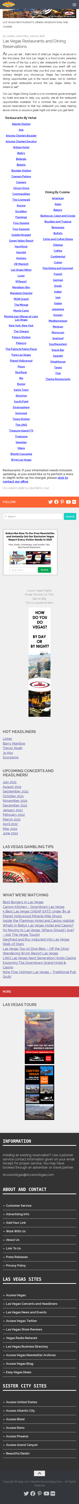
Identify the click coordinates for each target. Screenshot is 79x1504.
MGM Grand (21, 299)
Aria (21, 129)
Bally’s (21, 153)
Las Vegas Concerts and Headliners (31, 1304)
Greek (58, 285)
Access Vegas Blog (19, 1363)
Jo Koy (8, 753)
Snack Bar (58, 350)
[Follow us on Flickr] (74, 502)
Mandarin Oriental (21, 293)
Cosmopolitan (21, 193)
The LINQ (21, 424)
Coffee (58, 250)
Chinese (58, 244)
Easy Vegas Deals (18, 1372)
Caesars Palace (21, 176)
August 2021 (12, 787)
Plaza (21, 366)
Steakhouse (58, 361)
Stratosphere (21, 407)
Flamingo (21, 217)
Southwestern (58, 344)
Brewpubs (58, 227)
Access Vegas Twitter (21, 1321)
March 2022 (12, 819)
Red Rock (21, 372)
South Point (21, 401)
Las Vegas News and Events (26, 1312)
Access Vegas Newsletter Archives (31, 1355)
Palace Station (21, 337)
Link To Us (13, 1248)
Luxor (21, 275)
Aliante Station (21, 124)
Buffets (57, 233)
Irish (57, 297)
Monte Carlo (21, 310)
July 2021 (10, 782)
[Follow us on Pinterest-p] (62, 502)
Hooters (21, 258)
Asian (58, 204)
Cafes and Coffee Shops (58, 239)
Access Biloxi (15, 1419)
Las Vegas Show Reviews (24, 1329)
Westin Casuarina (21, 454)
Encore (21, 205)
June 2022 (10, 833)
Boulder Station (21, 170)
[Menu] (74, 4)
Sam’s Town (21, 389)
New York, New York (21, 325)
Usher (7, 739)
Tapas (58, 367)
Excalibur (21, 211)
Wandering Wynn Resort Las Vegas (30, 953)
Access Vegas (16, 1295)
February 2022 (14, 815)
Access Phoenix (17, 1436)
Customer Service (18, 1205)
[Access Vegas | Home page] (10, 4)
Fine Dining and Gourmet (58, 268)
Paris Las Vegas (21, 354)
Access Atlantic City (20, 1410)
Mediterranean (58, 320)
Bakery (57, 210)
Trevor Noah (12, 748)
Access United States (21, 1402)
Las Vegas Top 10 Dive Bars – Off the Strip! (36, 949)
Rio (21, 378)
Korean (57, 315)
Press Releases (17, 1257)
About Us (12, 1240)
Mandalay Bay (21, 287)
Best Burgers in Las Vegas (23, 902)
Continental (58, 256)
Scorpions (11, 757)
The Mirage (21, 304)
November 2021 (15, 801)
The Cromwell (21, 199)
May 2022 (10, 829)
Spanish (58, 355)
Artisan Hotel (21, 147)
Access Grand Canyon (22, 1445)
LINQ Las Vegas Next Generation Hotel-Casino (39, 958)
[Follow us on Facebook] (56, 502)
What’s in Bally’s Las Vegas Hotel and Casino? (38, 925)
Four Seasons (21, 229)
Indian (58, 291)
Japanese (58, 309)
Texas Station (21, 419)
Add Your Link (16, 1222)
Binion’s (21, 164)
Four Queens (21, 223)
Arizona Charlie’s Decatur (21, 141)
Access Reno (15, 1428)
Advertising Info (17, 1214)
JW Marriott (21, 264)
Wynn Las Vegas (21, 459)
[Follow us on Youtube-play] (68, 502)
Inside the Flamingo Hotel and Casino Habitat (38, 921)
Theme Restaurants (57, 379)
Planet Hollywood (21, 360)
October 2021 (13, 796)
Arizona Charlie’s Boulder (21, 135)
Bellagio (21, 159)
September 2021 (15, 791)
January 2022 (13, 810)
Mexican (58, 326)
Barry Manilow (14, 743)
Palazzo (21, 343)
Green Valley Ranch (21, 240)
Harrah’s (21, 252)
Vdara (21, 448)
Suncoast (21, 413)
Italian (58, 303)
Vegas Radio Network (21, 1338)
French (58, 274)
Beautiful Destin (18, 1453)
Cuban (58, 262)
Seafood (57, 338)
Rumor (21, 384)
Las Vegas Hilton (21, 269)
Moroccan (58, 332)
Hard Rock (21, 246)
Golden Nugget (21, 234)
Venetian (21, 442)
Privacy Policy (16, 1265)
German (58, 280)
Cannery (21, 182)
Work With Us (16, 1231)
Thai (58, 373)
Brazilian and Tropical (57, 221)
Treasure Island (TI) (21, 430)
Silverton (21, 395)
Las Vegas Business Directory (27, 1346)
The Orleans (21, 331)
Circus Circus (21, 188)
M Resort (21, 281)
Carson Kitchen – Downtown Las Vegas (33, 907)
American (58, 198)
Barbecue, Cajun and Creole (57, 215)
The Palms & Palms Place (21, 349)
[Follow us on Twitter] (50, 502)
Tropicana (21, 436)
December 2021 (15, 805)
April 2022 (10, 824)
